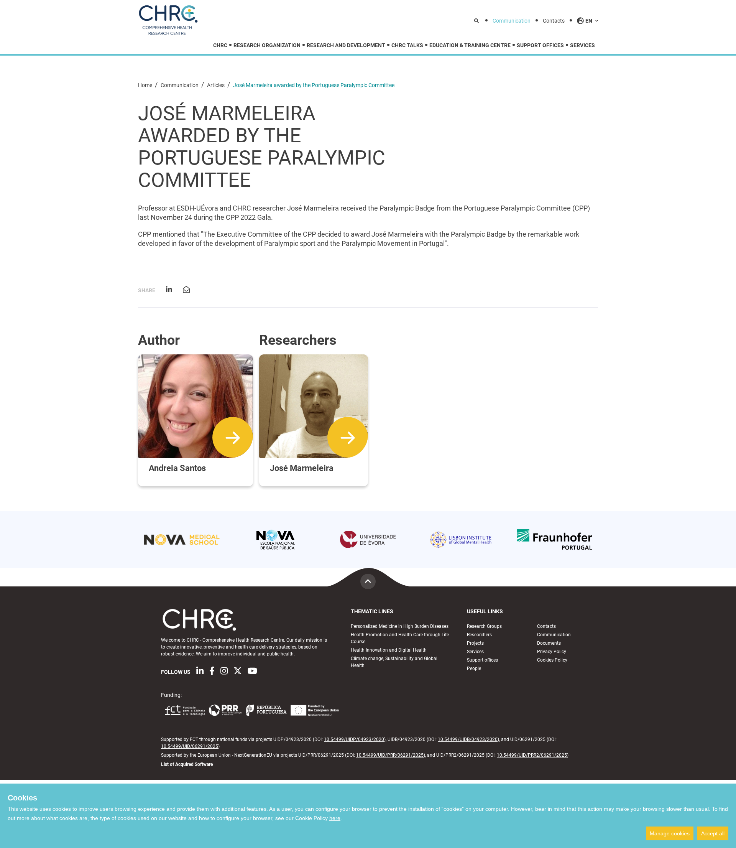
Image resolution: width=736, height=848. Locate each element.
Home (145, 85)
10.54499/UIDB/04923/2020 (468, 739)
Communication (512, 20)
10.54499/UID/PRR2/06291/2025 (532, 755)
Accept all (712, 833)
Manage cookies (670, 833)
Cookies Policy (552, 660)
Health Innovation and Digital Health (389, 650)
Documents (549, 643)
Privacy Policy (551, 651)
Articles (216, 85)
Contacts (554, 20)
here (334, 818)
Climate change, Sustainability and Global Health (394, 662)
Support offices (540, 45)
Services (582, 45)
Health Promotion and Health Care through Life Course (400, 638)
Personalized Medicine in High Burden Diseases (400, 626)
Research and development (346, 45)
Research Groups (484, 626)
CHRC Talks (407, 45)
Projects (475, 643)
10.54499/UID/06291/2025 (189, 746)
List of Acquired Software (187, 764)
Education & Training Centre (470, 45)
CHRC (220, 45)
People (474, 668)
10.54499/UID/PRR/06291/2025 (390, 755)
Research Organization (267, 45)
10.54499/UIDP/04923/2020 (354, 739)
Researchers (479, 634)
